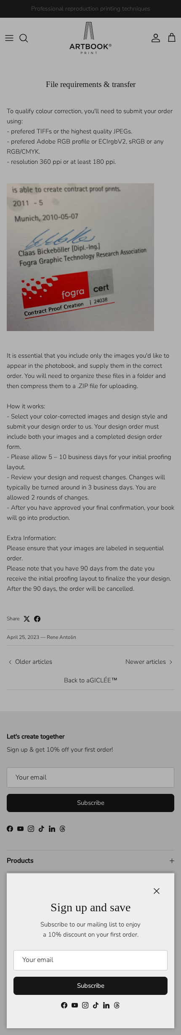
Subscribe (90, 985)
